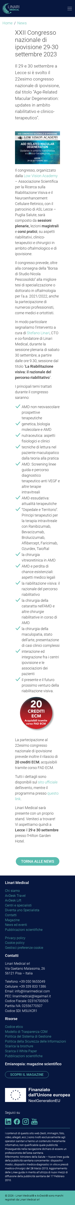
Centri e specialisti (18, 905)
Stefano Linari (38, 333)
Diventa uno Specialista (22, 910)
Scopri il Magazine (27, 1075)
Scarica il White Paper (21, 1051)
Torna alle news (37, 861)
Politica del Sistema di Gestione (28, 1036)
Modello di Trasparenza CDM (26, 1032)
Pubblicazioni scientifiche (23, 930)
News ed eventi (16, 925)
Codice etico (14, 1027)
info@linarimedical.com (32, 991)
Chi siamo (12, 891)
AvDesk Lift (13, 900)
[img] (8, 1121)
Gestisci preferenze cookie (24, 948)
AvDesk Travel (15, 896)
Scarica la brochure (19, 1046)
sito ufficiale (48, 782)
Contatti (11, 915)
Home (7, 23)
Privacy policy (15, 938)
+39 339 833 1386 (32, 986)
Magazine (12, 920)
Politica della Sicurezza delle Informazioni (35, 1041)
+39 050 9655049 (32, 981)
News (22, 23)
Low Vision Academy (41, 176)
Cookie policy (15, 943)
